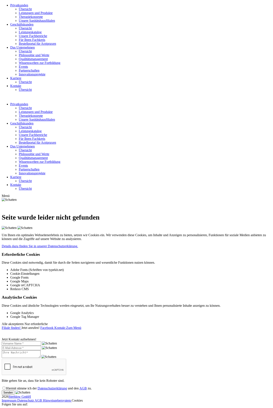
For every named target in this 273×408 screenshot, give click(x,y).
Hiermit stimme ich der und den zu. (49, 388)
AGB (83, 388)
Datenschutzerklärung (52, 388)
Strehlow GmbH (20, 396)
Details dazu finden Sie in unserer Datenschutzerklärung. (40, 246)
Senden (8, 392)
